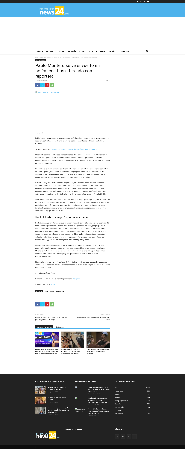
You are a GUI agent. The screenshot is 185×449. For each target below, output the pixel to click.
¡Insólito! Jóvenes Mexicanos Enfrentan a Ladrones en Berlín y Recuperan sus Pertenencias (71, 351)
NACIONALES (50, 51)
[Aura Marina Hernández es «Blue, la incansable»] (40, 390)
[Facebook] (137, 1)
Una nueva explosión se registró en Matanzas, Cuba (93, 318)
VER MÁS (111, 51)
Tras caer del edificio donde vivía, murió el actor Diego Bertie (74, 149)
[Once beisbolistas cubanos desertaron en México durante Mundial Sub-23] (80, 411)
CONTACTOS (124, 51)
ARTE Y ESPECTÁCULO (97, 51)
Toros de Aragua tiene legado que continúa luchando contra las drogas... (58, 410)
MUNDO (61, 51)
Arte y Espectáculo (45, 57)
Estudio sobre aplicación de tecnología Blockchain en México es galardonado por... (98, 400)
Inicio (36, 57)
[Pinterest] (47, 85)
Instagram (76, 279)
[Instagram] (141, 1)
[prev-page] (36, 358)
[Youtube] (148, 1)
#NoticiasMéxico (60, 291)
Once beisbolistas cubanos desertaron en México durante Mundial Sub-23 (98, 411)
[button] (147, 51)
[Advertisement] (92, 33)
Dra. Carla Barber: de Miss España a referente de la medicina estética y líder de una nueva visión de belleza (46, 351)
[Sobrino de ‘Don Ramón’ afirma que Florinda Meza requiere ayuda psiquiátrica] (98, 340)
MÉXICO (40, 51)
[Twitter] (144, 1)
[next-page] (40, 358)
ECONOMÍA (71, 51)
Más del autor (59, 327)
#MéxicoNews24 (49, 291)
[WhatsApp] (52, 85)
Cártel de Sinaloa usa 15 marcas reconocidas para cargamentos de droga (51, 318)
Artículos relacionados (44, 327)
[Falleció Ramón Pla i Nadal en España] (40, 400)
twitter (53, 284)
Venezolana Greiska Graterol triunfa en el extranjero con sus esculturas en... (99, 389)
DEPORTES (82, 51)
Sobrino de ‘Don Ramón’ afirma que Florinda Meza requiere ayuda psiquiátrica (98, 351)
